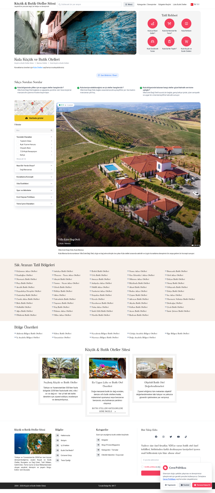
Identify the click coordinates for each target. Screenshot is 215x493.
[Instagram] (163, 437)
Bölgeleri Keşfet (165, 4)
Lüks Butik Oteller (180, 4)
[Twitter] (171, 437)
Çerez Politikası (169, 479)
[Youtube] (178, 437)
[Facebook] (156, 437)
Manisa (68, 244)
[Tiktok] (186, 437)
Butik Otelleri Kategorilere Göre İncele (107, 410)
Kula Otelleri (38, 68)
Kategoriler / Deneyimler (146, 4)
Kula (61, 244)
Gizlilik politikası (150, 467)
